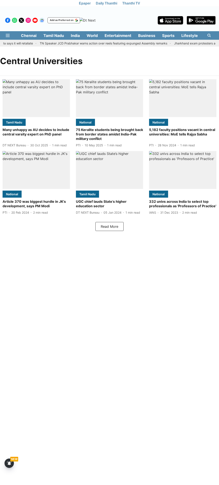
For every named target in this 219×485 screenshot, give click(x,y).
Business (146, 35)
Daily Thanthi (106, 3)
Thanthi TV (131, 3)
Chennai (29, 35)
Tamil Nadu (53, 35)
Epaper (85, 3)
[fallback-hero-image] (36, 98)
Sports (168, 35)
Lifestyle (189, 35)
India (75, 35)
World (92, 35)
